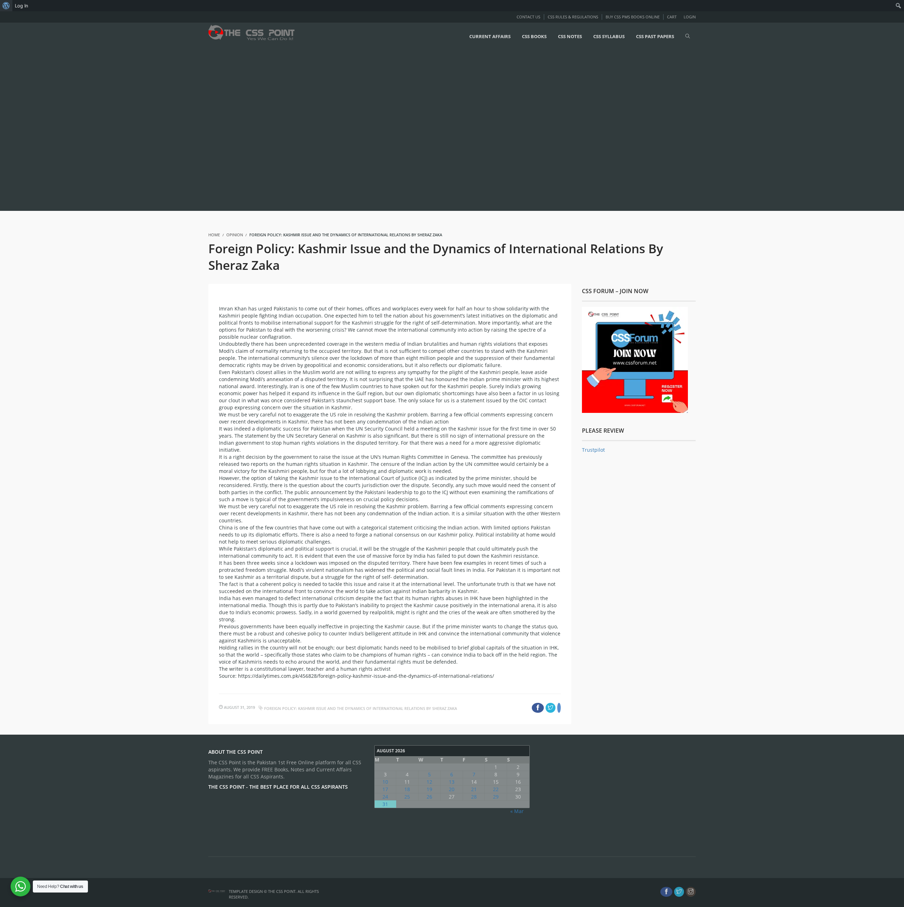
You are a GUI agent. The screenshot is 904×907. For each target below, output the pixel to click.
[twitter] (679, 892)
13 (451, 781)
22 (496, 789)
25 (407, 796)
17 (385, 789)
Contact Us (528, 16)
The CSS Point (282, 891)
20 (451, 789)
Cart (672, 16)
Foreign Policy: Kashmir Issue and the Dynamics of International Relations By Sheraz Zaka (360, 708)
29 (496, 796)
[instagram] (691, 892)
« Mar (517, 811)
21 (474, 789)
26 (429, 796)
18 (407, 789)
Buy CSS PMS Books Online (633, 16)
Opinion (234, 234)
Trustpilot (593, 449)
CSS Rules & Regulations (573, 16)
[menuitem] (6, 5)
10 (385, 781)
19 (429, 789)
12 (429, 781)
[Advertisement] (212, 129)
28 (474, 796)
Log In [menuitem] (21, 5)
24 (385, 796)
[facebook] (666, 892)
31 (385, 804)
